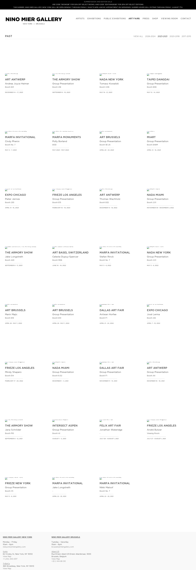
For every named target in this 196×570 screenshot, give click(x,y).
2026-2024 (150, 36)
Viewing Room (169, 19)
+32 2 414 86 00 (59, 561)
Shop (155, 19)
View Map (7, 556)
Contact (186, 19)
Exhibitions (94, 19)
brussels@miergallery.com (63, 547)
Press (146, 19)
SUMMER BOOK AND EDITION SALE (98, 2)
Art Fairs (134, 19)
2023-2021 (162, 36)
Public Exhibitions (115, 19)
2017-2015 (186, 36)
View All (138, 36)
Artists (80, 19)
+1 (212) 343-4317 (10, 559)
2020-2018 (174, 36)
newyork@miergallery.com (14, 547)
